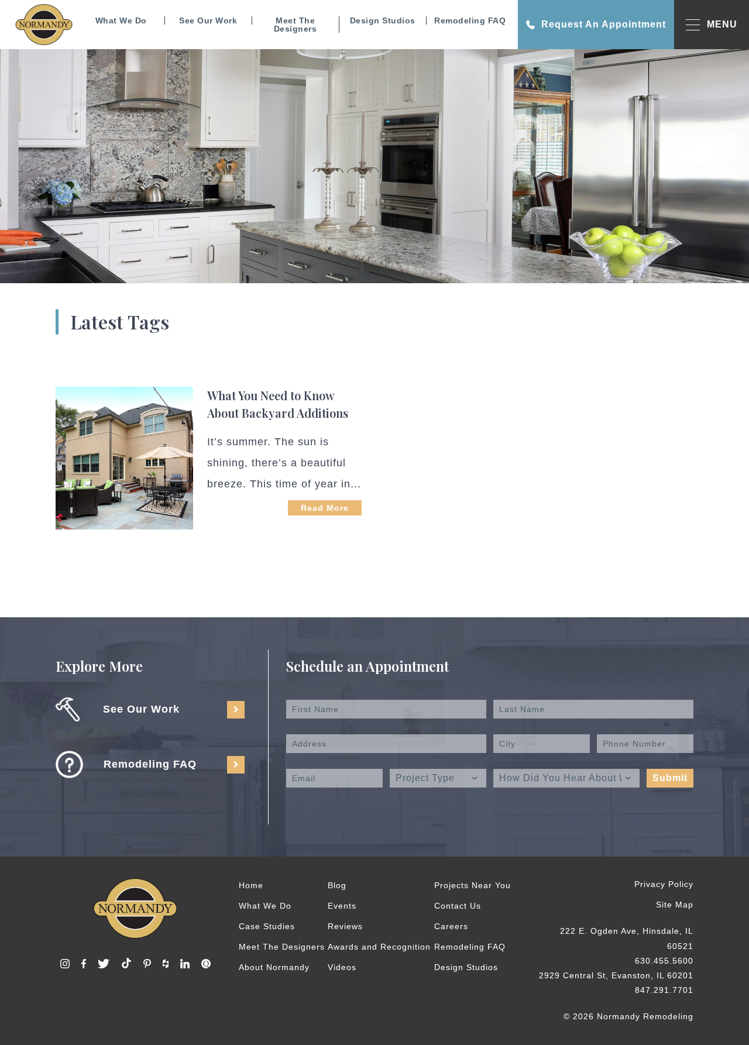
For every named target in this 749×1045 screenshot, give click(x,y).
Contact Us (457, 905)
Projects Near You (472, 885)
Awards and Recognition (379, 946)
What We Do (121, 20)
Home (251, 885)
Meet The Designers (295, 24)
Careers (451, 926)
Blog (337, 885)
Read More (325, 508)
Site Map (674, 904)
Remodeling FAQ (470, 20)
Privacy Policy (663, 884)
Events (342, 905)
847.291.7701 (664, 990)
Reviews (345, 926)
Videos (342, 967)
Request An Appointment (603, 24)
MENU (722, 24)
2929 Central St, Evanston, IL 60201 (616, 975)
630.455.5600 (664, 960)
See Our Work (208, 20)
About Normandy (274, 967)
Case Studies (267, 926)
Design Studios (382, 20)
